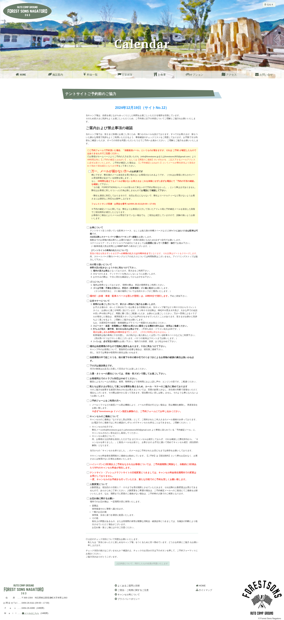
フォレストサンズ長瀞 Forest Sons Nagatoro (27, 11)
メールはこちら (32, 613)
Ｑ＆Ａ (270, 4)
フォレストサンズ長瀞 (23, 589)
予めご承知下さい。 (139, 296)
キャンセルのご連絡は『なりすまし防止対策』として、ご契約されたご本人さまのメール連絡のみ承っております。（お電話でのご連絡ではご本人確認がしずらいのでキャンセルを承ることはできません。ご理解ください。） (144, 437)
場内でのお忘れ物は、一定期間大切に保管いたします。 (144, 513)
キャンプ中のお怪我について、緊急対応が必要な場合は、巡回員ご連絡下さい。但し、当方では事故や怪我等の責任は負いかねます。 (128, 349)
